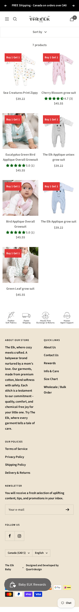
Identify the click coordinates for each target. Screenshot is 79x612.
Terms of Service (16, 449)
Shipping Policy (15, 465)
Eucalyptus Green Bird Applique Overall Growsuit (20, 157)
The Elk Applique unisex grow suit (58, 157)
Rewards (50, 363)
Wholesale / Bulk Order (55, 390)
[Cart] (72, 19)
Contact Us (51, 355)
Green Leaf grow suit (20, 288)
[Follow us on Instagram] (19, 536)
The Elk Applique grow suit (58, 221)
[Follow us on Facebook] (10, 536)
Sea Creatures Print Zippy (20, 93)
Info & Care (51, 371)
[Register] (67, 509)
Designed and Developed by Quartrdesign (42, 567)
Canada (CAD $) (17, 553)
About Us (50, 347)
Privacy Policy (14, 457)
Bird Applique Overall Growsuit (20, 224)
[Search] (15, 19)
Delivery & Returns (17, 473)
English (39, 553)
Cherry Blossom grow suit (59, 93)
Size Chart (51, 379)
